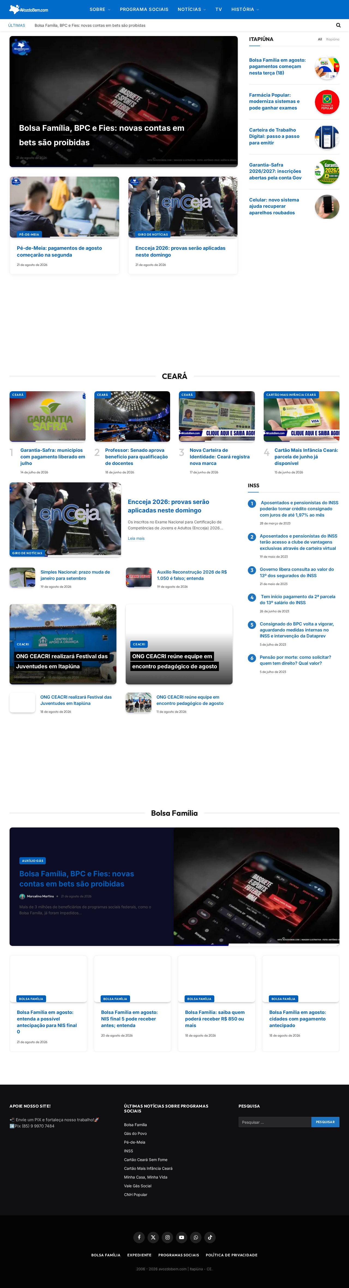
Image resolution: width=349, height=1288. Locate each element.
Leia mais (136, 538)
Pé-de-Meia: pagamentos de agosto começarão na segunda (59, 251)
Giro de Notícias (153, 234)
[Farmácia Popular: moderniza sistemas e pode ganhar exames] (327, 102)
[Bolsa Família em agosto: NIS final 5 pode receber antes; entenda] (132, 978)
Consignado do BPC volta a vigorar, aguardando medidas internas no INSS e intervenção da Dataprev (297, 630)
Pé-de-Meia (29, 234)
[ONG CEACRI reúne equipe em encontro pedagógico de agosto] (179, 644)
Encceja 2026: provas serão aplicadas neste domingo (180, 251)
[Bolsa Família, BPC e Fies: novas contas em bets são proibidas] (124, 101)
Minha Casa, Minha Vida (145, 1177)
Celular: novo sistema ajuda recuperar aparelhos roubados (274, 206)
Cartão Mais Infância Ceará (291, 395)
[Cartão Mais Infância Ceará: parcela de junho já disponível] (302, 416)
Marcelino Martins (27, 677)
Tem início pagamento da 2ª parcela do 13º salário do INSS (297, 599)
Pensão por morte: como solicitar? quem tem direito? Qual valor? (295, 660)
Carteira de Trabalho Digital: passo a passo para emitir (274, 136)
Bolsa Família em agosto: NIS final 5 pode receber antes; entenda (129, 1019)
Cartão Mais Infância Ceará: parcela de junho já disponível (306, 456)
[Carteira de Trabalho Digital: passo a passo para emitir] (327, 137)
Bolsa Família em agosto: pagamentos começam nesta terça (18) (277, 66)
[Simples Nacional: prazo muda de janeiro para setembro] (22, 577)
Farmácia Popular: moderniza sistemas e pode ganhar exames (274, 101)
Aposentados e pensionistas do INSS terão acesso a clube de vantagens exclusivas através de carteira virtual (298, 542)
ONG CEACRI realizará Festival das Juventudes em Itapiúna (76, 700)
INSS (128, 1150)
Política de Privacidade (232, 1255)
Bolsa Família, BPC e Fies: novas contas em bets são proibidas (90, 25)
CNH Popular (135, 1194)
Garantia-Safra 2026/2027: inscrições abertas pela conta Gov (275, 171)
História (242, 9)
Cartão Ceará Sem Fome (145, 1159)
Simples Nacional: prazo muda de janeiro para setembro (75, 575)
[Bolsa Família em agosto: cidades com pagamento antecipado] (300, 978)
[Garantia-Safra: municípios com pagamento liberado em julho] (48, 416)
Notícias (189, 9)
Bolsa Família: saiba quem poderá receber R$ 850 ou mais (215, 1019)
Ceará (17, 395)
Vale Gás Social (137, 1185)
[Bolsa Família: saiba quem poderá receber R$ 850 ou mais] (216, 978)
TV (218, 9)
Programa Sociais (144, 9)
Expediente (139, 1255)
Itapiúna (332, 39)
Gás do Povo (135, 1133)
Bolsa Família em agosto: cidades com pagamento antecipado (297, 1019)
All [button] (320, 39)
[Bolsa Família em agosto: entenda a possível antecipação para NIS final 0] (48, 978)
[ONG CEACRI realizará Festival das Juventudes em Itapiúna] (63, 644)
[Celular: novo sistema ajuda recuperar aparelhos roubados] (327, 207)
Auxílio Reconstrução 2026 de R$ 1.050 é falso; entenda (192, 575)
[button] (338, 25)
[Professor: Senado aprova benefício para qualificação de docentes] (132, 416)
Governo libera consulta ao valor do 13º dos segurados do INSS (297, 572)
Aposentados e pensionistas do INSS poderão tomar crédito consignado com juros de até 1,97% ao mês (299, 508)
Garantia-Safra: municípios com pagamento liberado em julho (52, 456)
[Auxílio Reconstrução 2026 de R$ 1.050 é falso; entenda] (139, 577)
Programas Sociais (178, 1255)
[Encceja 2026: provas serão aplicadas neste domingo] (183, 207)
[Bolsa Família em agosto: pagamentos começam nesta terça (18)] (327, 67)
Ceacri (23, 644)
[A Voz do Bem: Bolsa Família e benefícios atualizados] (28, 9)
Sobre (98, 9)
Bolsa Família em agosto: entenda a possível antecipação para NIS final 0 (47, 1022)
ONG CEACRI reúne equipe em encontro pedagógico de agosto (190, 700)
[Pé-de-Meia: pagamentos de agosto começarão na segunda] (64, 207)
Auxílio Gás (32, 861)
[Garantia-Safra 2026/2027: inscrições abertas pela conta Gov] (327, 172)
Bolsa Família (31, 999)
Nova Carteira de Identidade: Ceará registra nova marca (220, 456)
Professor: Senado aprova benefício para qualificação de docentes (136, 456)
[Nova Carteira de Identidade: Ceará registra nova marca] (217, 416)
